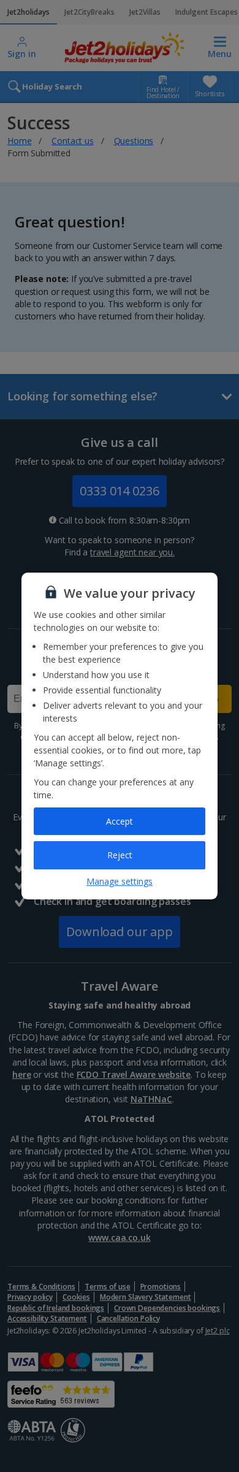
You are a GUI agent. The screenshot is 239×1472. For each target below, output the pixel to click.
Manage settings (119, 881)
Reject (119, 855)
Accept (119, 821)
